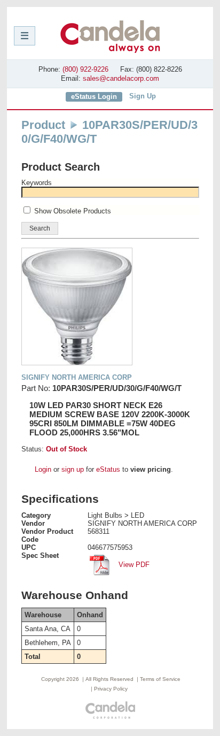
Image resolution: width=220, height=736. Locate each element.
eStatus (108, 469)
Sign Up (142, 96)
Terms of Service (160, 679)
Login (43, 469)
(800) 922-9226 (85, 69)
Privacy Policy (111, 689)
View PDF (133, 565)
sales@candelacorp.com (121, 78)
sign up (72, 469)
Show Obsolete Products (72, 211)
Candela (110, 36)
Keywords (36, 183)
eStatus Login (94, 97)
